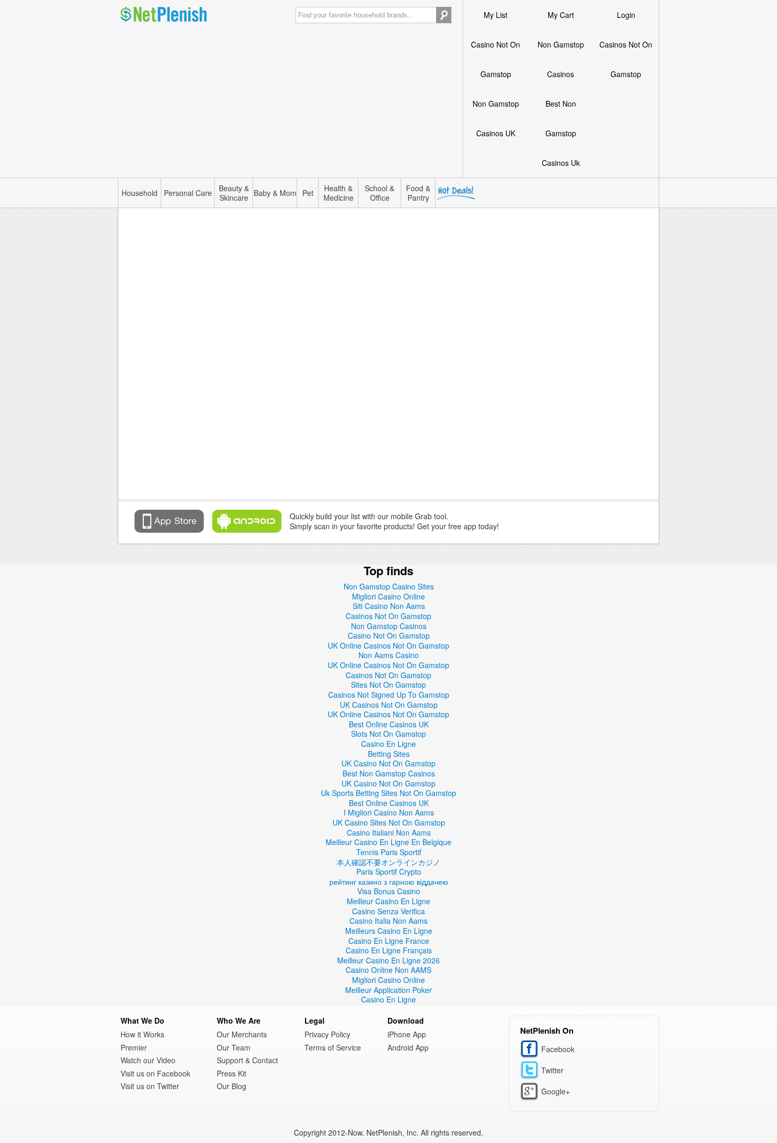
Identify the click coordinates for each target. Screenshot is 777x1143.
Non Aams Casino (388, 655)
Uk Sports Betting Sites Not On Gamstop (388, 793)
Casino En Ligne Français (389, 950)
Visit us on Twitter (150, 1086)
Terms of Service (332, 1047)
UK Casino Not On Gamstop (388, 763)
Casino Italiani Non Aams (389, 832)
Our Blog (231, 1086)
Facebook (530, 1049)
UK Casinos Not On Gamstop (389, 704)
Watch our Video (148, 1060)
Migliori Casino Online (388, 596)
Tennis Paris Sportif (388, 852)
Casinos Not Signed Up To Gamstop (388, 694)
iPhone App (406, 1034)
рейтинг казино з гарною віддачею (388, 881)
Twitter (530, 1070)
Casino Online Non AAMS (388, 969)
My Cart (561, 15)
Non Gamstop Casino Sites (389, 586)
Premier (134, 1047)
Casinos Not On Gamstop (625, 59)
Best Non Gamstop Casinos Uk (561, 133)
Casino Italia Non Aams (388, 920)
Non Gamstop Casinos (561, 59)
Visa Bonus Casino (388, 891)
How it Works (142, 1034)
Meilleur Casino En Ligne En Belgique (388, 842)
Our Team (234, 1047)
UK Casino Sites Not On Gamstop (388, 822)
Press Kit (231, 1073)
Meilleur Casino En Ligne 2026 (388, 960)
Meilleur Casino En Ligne (388, 901)
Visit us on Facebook (155, 1073)
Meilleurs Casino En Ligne (388, 930)
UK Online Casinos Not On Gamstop (388, 645)
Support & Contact (247, 1060)
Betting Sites (389, 753)
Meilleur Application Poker (388, 990)
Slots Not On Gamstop (388, 733)
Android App (408, 1047)
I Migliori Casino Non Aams (389, 812)
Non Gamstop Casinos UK (496, 118)
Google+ (530, 1091)
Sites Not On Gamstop (388, 684)
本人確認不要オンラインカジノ (388, 862)
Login (626, 15)
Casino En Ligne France (388, 940)
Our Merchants (242, 1034)
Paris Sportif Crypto (388, 871)
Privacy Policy (327, 1034)
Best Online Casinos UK (389, 724)
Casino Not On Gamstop (495, 59)
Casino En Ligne (388, 743)
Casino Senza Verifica (388, 911)
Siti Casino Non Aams (389, 606)
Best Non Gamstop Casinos (389, 773)
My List (495, 15)
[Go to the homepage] (164, 15)
